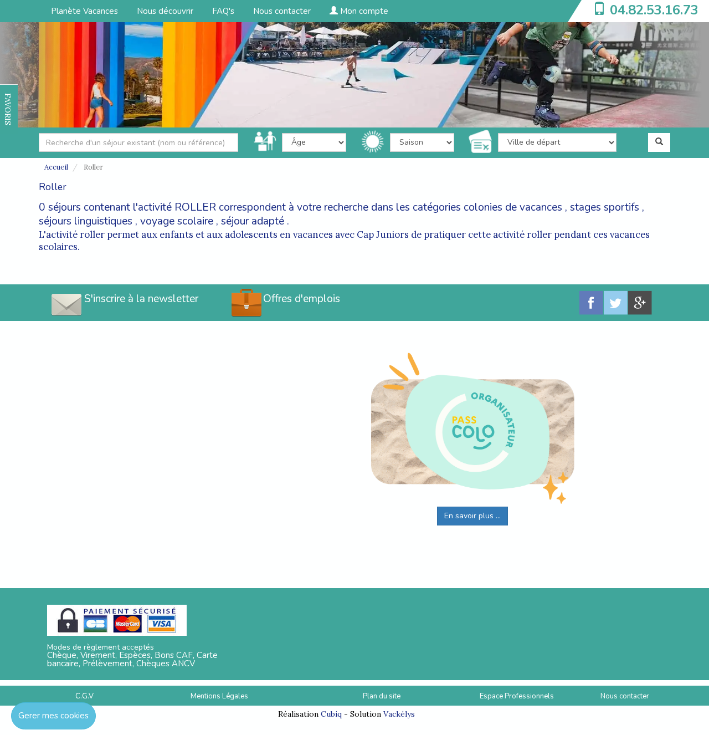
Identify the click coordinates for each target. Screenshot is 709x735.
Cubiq (331, 714)
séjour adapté (252, 221)
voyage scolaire (176, 221)
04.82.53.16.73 (654, 10)
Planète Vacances (84, 11)
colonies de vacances (513, 207)
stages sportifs (604, 207)
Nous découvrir (165, 11)
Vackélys (399, 714)
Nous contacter (282, 11)
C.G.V (84, 696)
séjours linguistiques (85, 221)
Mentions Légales (219, 696)
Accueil (56, 167)
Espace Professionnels (517, 696)
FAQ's (223, 11)
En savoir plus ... (472, 516)
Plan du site (381, 696)
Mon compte (363, 11)
